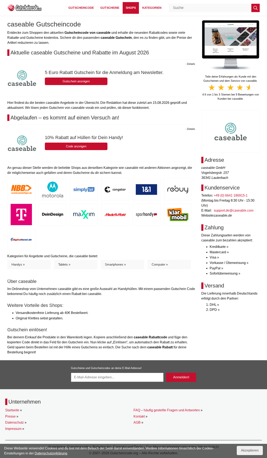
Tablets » (64, 264)
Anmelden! (181, 377)
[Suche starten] (255, 8)
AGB (137, 422)
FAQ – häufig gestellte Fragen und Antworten (167, 410)
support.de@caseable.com (233, 210)
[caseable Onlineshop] (230, 45)
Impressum (13, 428)
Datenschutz (14, 422)
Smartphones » (115, 264)
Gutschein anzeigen (76, 81)
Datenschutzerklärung (51, 453)
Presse (10, 416)
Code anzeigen (76, 146)
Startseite (12, 410)
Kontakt (139, 416)
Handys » (18, 264)
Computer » (160, 264)
